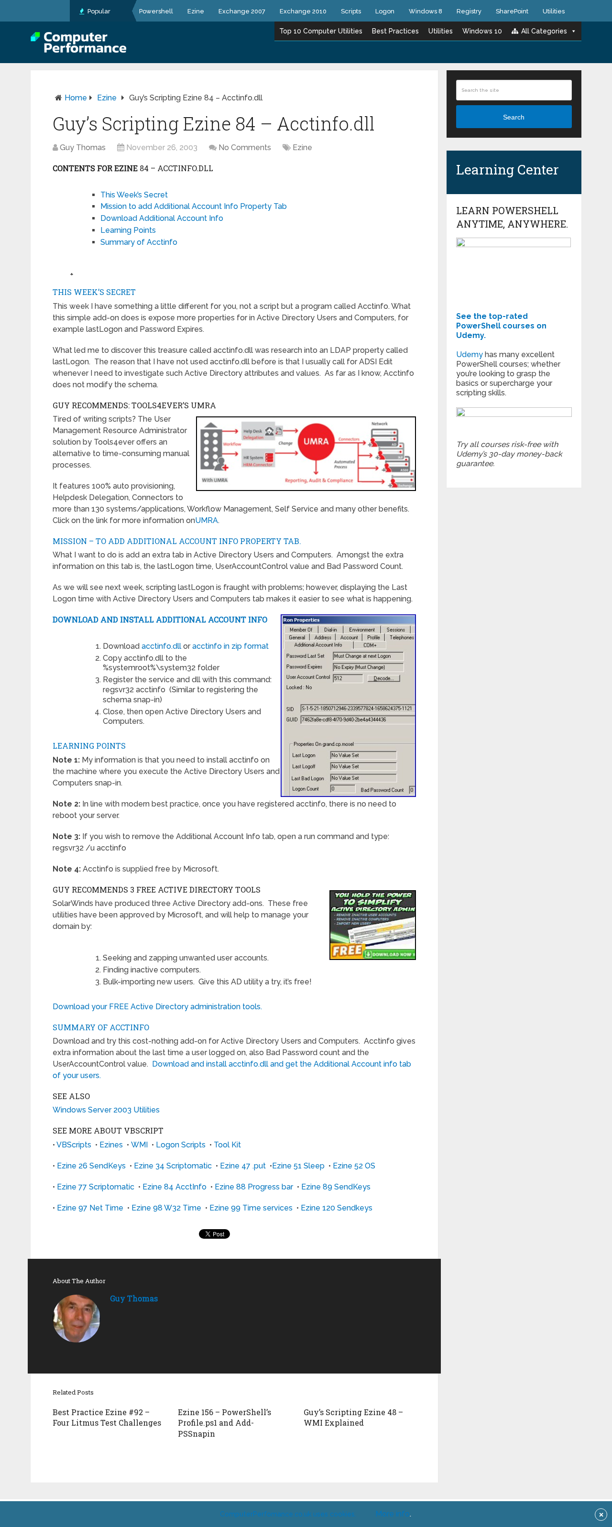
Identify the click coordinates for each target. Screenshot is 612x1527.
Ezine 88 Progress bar (254, 1186)
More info (392, 1513)
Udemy (469, 354)
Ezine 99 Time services (251, 1207)
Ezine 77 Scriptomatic (95, 1186)
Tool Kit (227, 1144)
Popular (98, 11)
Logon (384, 11)
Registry (469, 11)
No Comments (245, 147)
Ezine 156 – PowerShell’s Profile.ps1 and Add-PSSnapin (224, 1423)
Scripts (351, 11)
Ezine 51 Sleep (298, 1165)
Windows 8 (425, 11)
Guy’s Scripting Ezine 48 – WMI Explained (353, 1417)
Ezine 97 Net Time (90, 1207)
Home (76, 97)
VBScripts (73, 1144)
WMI (139, 1144)
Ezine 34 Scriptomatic (173, 1165)
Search (514, 117)
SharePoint (512, 11)
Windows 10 (482, 31)
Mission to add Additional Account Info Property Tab (193, 206)
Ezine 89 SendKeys (336, 1186)
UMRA (206, 520)
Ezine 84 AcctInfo (174, 1186)
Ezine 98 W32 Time (166, 1207)
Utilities (554, 11)
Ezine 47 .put (243, 1165)
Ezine (195, 11)
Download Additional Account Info (161, 218)
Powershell (156, 11)
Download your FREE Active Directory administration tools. (157, 1006)
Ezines (111, 1144)
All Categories (544, 31)
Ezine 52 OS (354, 1165)
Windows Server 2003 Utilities (106, 1109)
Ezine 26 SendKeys (91, 1165)
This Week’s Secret (134, 194)
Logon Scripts (181, 1144)
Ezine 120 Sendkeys (336, 1207)
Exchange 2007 (242, 11)
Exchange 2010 (303, 11)
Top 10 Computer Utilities (320, 31)
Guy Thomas (83, 147)
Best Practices (395, 31)
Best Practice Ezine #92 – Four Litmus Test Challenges (107, 1417)
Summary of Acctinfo (138, 242)
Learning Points (128, 230)
